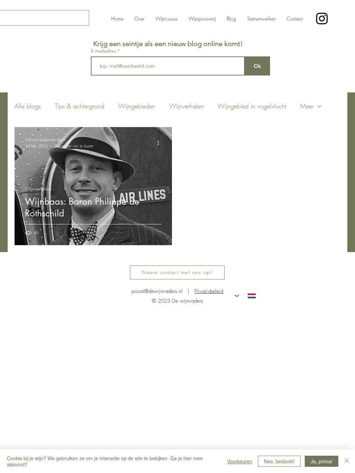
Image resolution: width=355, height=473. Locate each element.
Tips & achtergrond (79, 106)
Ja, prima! (321, 461)
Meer (307, 106)
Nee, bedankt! (279, 461)
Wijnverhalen (186, 106)
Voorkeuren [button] (239, 461)
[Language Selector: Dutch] (245, 295)
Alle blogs (28, 106)
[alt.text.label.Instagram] (322, 18)
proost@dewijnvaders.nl (156, 291)
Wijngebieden (136, 106)
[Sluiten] (347, 461)
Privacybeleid (208, 291)
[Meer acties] (160, 143)
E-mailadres (104, 50)
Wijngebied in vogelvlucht (252, 106)
